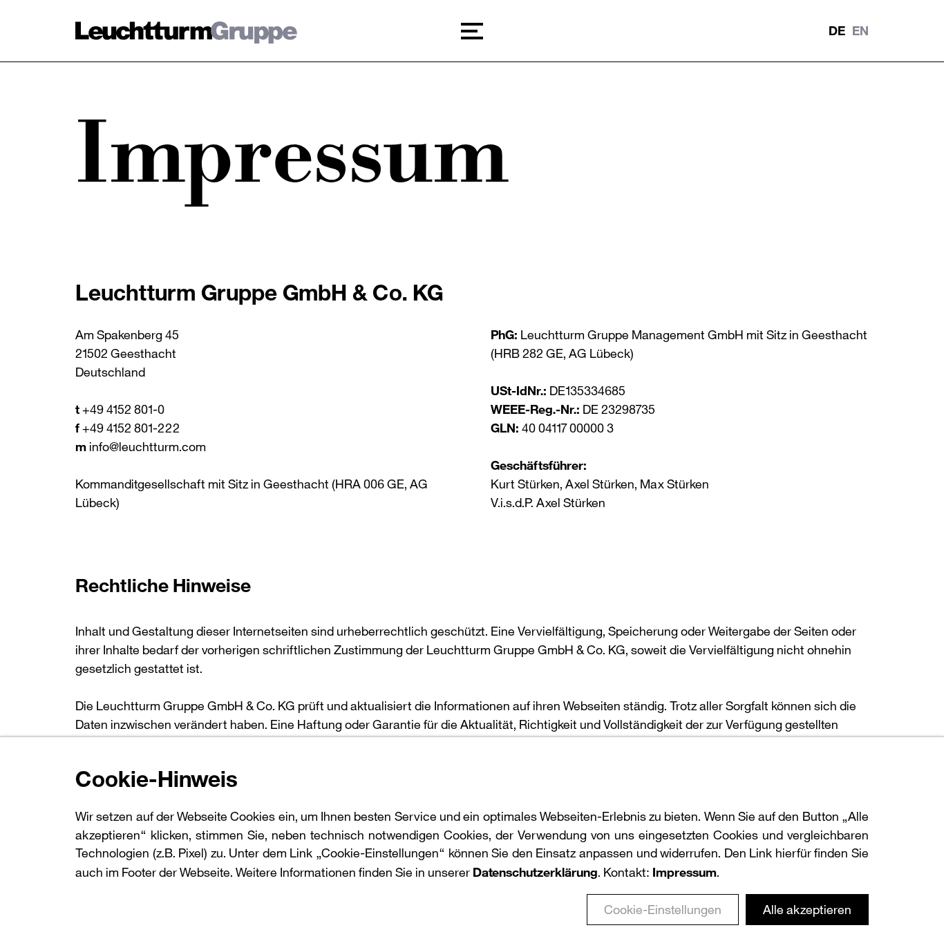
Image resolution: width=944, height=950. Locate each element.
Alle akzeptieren (807, 909)
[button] (472, 30)
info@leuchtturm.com (147, 446)
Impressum (684, 872)
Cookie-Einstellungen (662, 909)
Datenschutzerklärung (535, 872)
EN (860, 30)
